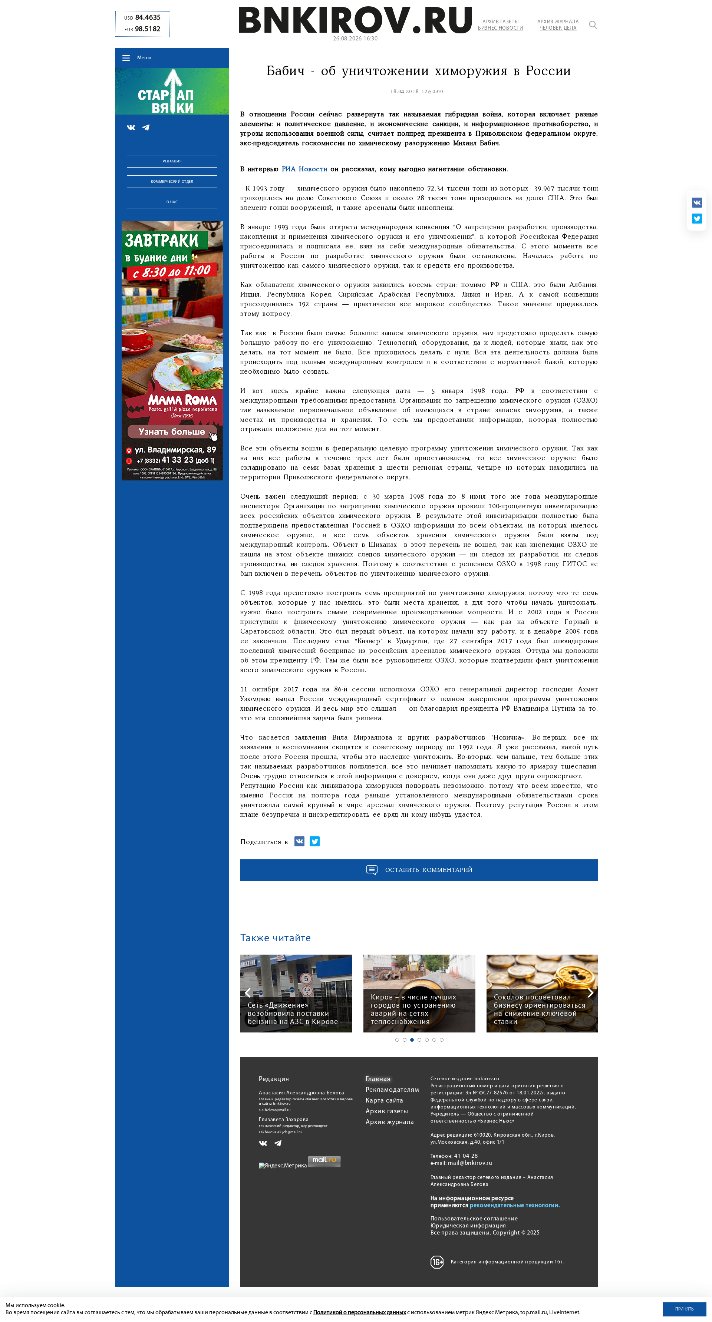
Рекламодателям (392, 1090)
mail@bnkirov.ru (470, 1163)
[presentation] (247, 992)
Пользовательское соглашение (474, 1219)
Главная (378, 1079)
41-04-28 (466, 1156)
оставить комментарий (429, 870)
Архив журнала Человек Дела (558, 25)
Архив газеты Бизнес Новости (500, 25)
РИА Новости (305, 169)
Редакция (172, 161)
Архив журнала (390, 1122)
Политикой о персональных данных (359, 1313)
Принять (684, 1309)
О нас (172, 202)
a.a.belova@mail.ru (275, 1110)
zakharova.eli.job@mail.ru (280, 1132)
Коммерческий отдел (172, 182)
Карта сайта (384, 1101)
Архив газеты (387, 1111)
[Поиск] (593, 25)
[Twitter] (697, 219)
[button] (397, 1040)
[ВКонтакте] (697, 203)
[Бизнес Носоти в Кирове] (355, 32)
